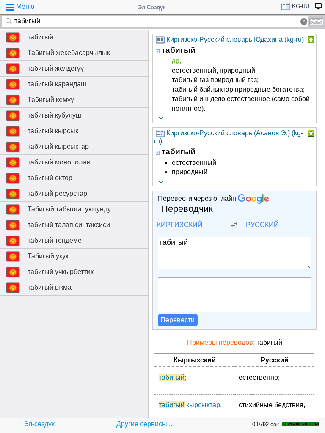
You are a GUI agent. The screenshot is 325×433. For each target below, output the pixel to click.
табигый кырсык (53, 130)
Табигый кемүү (51, 99)
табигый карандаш (57, 84)
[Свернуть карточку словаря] (310, 40)
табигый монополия (59, 162)
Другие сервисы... (144, 424)
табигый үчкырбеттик (61, 271)
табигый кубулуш (54, 115)
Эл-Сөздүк (152, 7)
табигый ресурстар (57, 193)
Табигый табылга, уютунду (69, 209)
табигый (40, 37)
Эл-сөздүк (39, 424)
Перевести (177, 319)
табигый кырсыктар (58, 146)
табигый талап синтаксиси (69, 224)
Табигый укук (48, 256)
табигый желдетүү (56, 68)
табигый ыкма (50, 287)
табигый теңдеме (55, 240)
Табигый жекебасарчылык (69, 52)
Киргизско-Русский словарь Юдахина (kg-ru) (235, 39)
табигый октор (50, 177)
